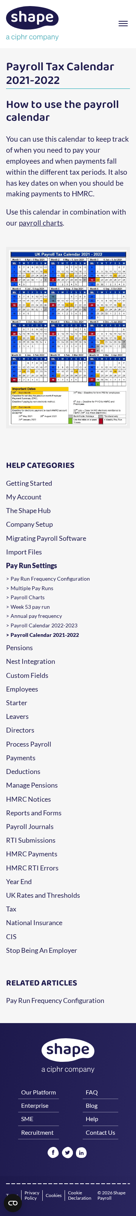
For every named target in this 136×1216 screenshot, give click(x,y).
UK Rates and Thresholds (43, 895)
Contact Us (100, 1132)
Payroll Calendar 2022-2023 (44, 625)
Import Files (24, 552)
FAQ (92, 1092)
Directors (20, 730)
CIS (11, 937)
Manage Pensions (32, 785)
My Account (24, 497)
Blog (91, 1105)
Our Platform (38, 1092)
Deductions (23, 771)
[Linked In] (81, 1153)
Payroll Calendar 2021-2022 (45, 635)
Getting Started (29, 483)
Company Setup (29, 524)
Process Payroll (28, 744)
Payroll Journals (30, 827)
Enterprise (34, 1105)
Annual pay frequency (36, 616)
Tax (11, 909)
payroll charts (41, 222)
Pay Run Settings (31, 566)
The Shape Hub (28, 511)
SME (27, 1118)
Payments (21, 758)
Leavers (17, 716)
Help (92, 1118)
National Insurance (34, 923)
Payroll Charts (28, 597)
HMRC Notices (28, 799)
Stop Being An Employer (41, 950)
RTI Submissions (31, 840)
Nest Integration (30, 661)
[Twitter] (67, 1153)
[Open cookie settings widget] (13, 1203)
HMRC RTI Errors (32, 868)
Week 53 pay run (30, 607)
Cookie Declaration (79, 1195)
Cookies (54, 1195)
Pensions (19, 648)
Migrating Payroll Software (46, 538)
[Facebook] (53, 1153)
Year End (19, 882)
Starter (16, 703)
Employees (22, 689)
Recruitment (37, 1132)
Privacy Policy (32, 1195)
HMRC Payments (31, 854)
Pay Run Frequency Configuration (50, 579)
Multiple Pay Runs (32, 588)
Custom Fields (27, 675)
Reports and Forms (34, 813)
